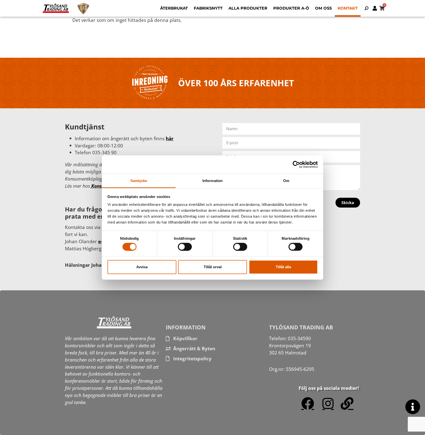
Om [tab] (286, 180)
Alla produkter (247, 8)
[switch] (185, 247)
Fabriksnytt (208, 8)
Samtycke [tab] (138, 180)
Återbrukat (174, 8)
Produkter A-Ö (291, 8)
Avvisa (142, 267)
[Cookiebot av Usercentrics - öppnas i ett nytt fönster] (296, 164)
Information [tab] (212, 180)
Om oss (323, 8)
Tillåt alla (283, 267)
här (170, 138)
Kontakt (348, 8)
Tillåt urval (213, 267)
